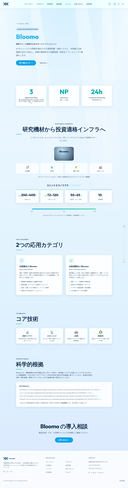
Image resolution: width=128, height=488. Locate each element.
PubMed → (90, 393)
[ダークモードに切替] (109, 4)
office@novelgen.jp (95, 468)
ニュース (68, 4)
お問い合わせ (78, 4)
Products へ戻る (23, 24)
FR (123, 4)
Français (100, 472)
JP (114, 4)
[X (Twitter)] (4, 471)
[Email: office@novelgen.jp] (11, 471)
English (93, 472)
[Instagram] (7, 471)
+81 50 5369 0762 (94, 465)
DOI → (100, 389)
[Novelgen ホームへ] (5, 4)
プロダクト (40, 4)
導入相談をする (24, 63)
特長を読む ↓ (44, 63)
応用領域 (50, 4)
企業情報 (59, 4)
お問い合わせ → (64, 440)
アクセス (68, 472)
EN (119, 4)
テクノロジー (28, 4)
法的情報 (122, 481)
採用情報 (89, 4)
